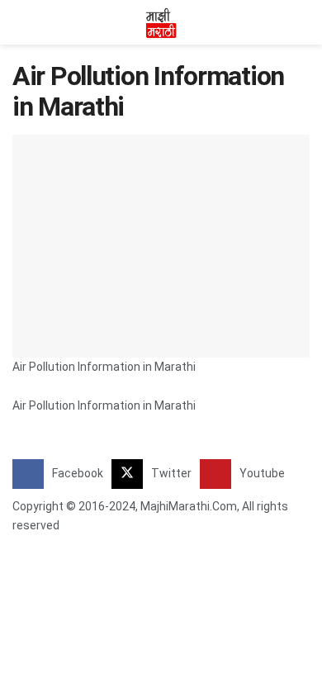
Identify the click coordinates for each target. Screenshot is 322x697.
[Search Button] (303, 22)
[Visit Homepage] (161, 22)
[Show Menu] (19, 22)
